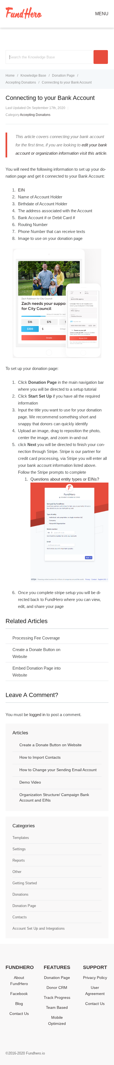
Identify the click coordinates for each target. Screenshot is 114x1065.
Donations (20, 894)
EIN (21, 190)
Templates (20, 838)
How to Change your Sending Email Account (58, 770)
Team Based (57, 1007)
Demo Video (30, 782)
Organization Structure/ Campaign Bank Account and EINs (54, 797)
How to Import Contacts (40, 757)
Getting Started (24, 883)
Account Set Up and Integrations (38, 928)
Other (16, 872)
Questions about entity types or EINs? (64, 479)
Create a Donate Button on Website (50, 745)
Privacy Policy (95, 977)
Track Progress (57, 997)
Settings (19, 849)
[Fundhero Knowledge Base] (24, 17)
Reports (18, 860)
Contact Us (19, 1013)
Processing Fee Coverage (36, 638)
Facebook (19, 993)
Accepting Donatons (35, 115)
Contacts (19, 917)
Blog (19, 1003)
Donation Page (24, 906)
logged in (37, 714)
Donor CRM (56, 987)
